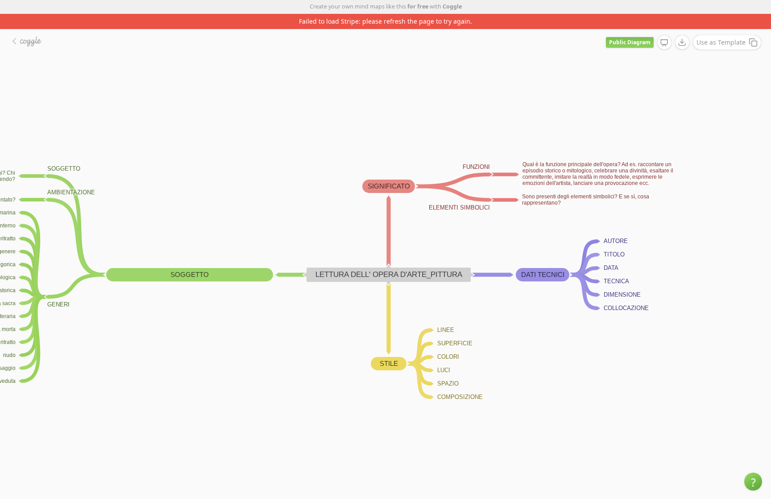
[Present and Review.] (664, 43)
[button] (753, 482)
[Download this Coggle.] (682, 42)
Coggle (452, 6)
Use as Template (721, 42)
